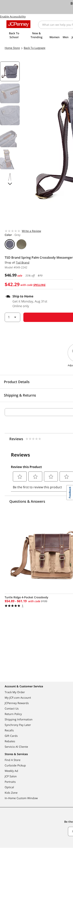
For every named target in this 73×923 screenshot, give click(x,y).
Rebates (10, 741)
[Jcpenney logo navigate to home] (18, 24)
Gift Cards (11, 736)
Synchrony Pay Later (18, 725)
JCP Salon (11, 776)
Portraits (10, 782)
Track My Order (15, 692)
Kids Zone (11, 792)
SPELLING (39, 285)
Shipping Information (19, 719)
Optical (9, 787)
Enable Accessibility (13, 16)
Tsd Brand (22, 262)
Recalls (9, 730)
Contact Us (12, 708)
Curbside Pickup (15, 765)
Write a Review (31, 231)
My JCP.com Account (18, 697)
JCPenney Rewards (17, 703)
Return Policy (13, 714)
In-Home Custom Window (21, 798)
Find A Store (12, 760)
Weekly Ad (11, 771)
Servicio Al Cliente (16, 746)
